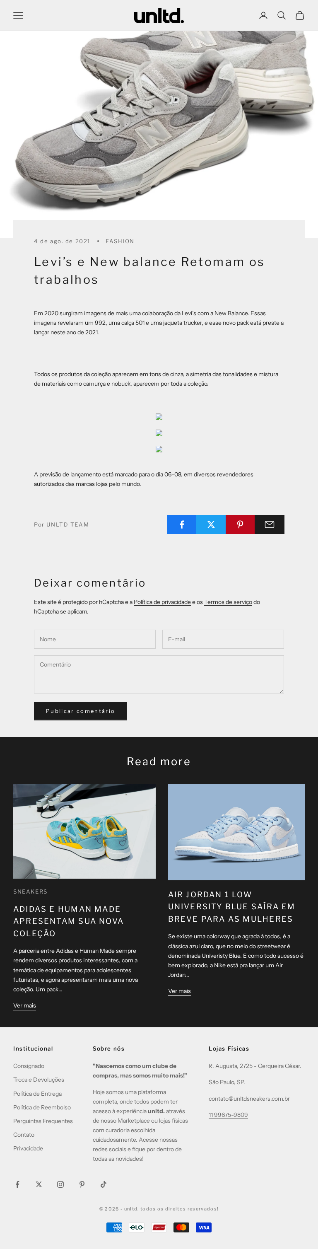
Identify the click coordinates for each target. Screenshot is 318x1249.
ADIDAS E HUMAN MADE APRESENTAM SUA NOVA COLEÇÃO (68, 921)
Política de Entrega (37, 1093)
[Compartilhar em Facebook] (181, 524)
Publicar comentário (80, 711)
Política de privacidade (162, 602)
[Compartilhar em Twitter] (211, 524)
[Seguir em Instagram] (60, 1184)
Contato (23, 1134)
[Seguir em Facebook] (17, 1184)
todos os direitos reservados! (179, 1209)
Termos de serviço (228, 602)
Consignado (28, 1066)
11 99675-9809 (228, 1115)
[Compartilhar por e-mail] (269, 524)
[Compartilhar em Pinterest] (240, 524)
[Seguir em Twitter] (39, 1184)
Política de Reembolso (42, 1107)
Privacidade (28, 1148)
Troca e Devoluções (38, 1079)
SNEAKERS (30, 891)
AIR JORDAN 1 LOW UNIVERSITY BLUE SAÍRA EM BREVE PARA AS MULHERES (232, 907)
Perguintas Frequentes (43, 1121)
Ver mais (24, 1005)
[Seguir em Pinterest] (82, 1184)
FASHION (120, 241)
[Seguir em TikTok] (103, 1184)
